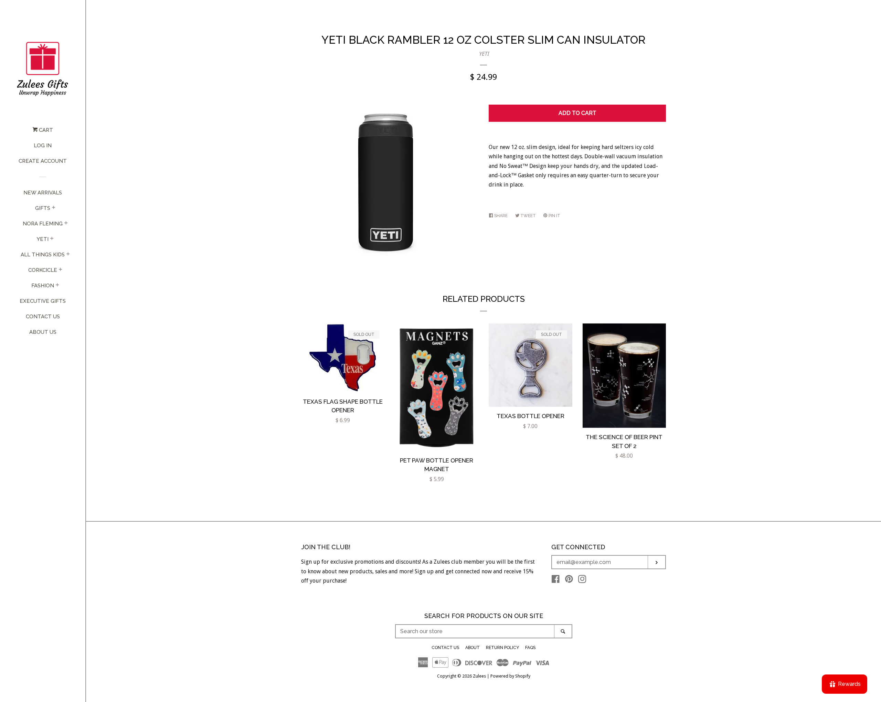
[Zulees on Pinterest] (569, 580)
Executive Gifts (43, 301)
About (472, 647)
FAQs (530, 647)
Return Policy (502, 647)
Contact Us (43, 316)
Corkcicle (42, 270)
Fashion (42, 286)
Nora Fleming (43, 224)
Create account (43, 161)
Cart (45, 130)
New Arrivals (42, 193)
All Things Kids (43, 255)
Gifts (42, 208)
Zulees (479, 676)
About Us (42, 332)
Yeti (43, 239)
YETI (484, 54)
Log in (43, 145)
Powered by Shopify (510, 676)
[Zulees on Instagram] (582, 580)
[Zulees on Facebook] (555, 580)
